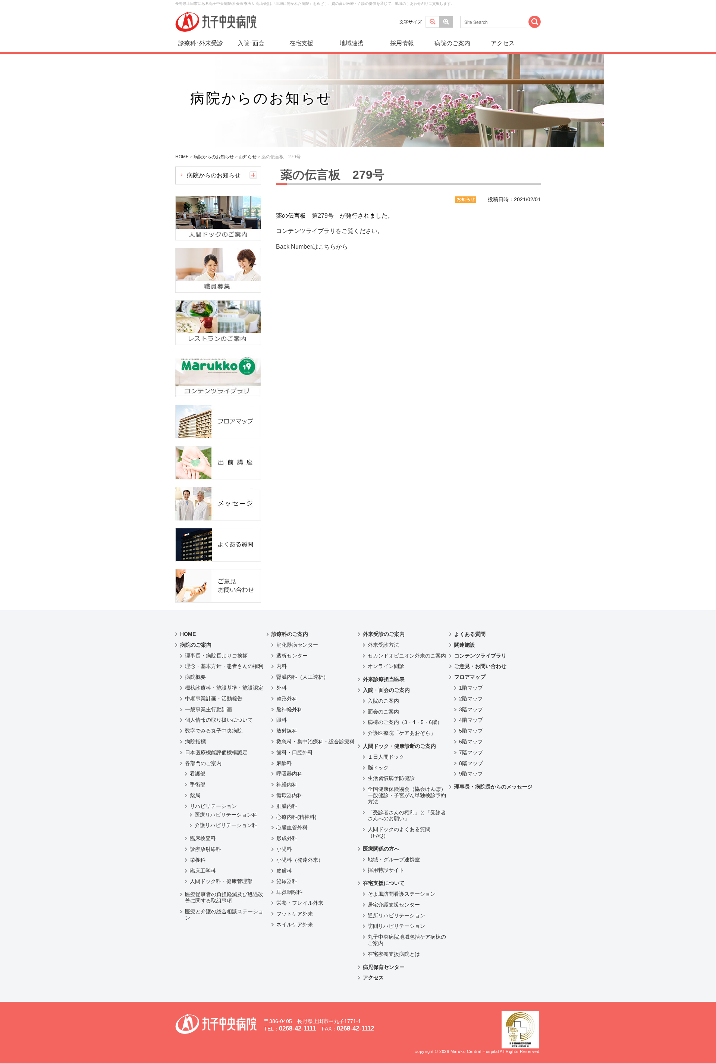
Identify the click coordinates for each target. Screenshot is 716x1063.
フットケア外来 (294, 914)
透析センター (292, 656)
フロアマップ (470, 677)
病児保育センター (384, 967)
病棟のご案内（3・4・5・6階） (405, 722)
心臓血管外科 (292, 827)
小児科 (284, 849)
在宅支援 (301, 43)
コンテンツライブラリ (480, 656)
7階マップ (471, 752)
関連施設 (464, 645)
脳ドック (378, 768)
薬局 (195, 795)
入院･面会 (251, 43)
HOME (188, 634)
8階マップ (471, 763)
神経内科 (286, 784)
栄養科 (197, 860)
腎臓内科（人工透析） (302, 677)
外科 (281, 688)
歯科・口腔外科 (294, 752)
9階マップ (471, 774)
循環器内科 (289, 795)
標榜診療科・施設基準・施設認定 (224, 688)
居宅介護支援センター (394, 905)
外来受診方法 (383, 645)
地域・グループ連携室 (394, 859)
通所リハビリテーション (396, 916)
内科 (281, 666)
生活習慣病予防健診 (391, 778)
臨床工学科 (203, 871)
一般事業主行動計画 (208, 709)
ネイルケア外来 (294, 924)
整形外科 (286, 699)
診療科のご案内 (289, 634)
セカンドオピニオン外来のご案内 (407, 656)
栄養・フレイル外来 (299, 903)
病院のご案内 (452, 43)
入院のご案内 (383, 701)
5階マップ (471, 731)
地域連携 (352, 43)
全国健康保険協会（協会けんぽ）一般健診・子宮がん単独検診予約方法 (407, 795)
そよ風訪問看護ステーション (402, 894)
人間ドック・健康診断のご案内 (399, 746)
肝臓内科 (286, 806)
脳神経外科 (289, 709)
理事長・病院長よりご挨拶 (216, 656)
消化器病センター (297, 645)
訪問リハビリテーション (396, 926)
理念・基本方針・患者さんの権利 (224, 666)
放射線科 (286, 731)
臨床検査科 (203, 838)
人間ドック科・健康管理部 (221, 881)
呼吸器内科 (289, 774)
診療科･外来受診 (200, 43)
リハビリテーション (213, 806)
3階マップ (471, 709)
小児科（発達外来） (299, 860)
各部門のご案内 (203, 763)
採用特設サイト (386, 870)
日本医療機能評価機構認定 (216, 752)
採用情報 (402, 43)
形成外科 (286, 838)
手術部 (197, 784)
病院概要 (195, 677)
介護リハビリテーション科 (226, 825)
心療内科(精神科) (296, 817)
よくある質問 (470, 634)
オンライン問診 (386, 666)
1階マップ (471, 688)
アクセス (503, 43)
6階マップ (471, 742)
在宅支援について (384, 883)
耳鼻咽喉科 (289, 892)
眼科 (281, 720)
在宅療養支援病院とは (394, 954)
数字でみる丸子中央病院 (213, 731)
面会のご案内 (383, 712)
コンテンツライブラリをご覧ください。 (329, 231)
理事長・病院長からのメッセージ (493, 787)
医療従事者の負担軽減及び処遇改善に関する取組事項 (224, 897)
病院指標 (195, 742)
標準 (432, 22)
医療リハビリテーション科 (226, 815)
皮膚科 (284, 871)
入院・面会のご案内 (386, 690)
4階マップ (471, 720)
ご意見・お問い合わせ (480, 666)
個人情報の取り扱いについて (219, 720)
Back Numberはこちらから (312, 246)
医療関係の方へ (381, 849)
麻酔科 (284, 763)
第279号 (323, 215)
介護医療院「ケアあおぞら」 (402, 733)
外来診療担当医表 (384, 679)
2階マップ (471, 699)
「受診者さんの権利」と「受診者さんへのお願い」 (407, 815)
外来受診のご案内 (384, 634)
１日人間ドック (386, 757)
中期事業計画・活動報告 (213, 699)
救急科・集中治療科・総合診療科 (315, 742)
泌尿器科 (286, 881)
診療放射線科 (205, 849)
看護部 (197, 774)
